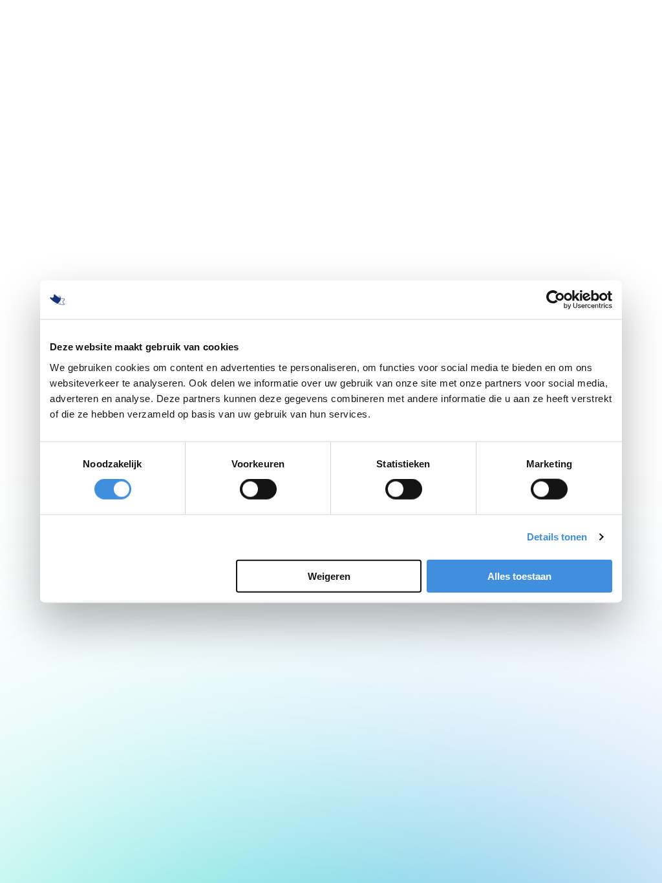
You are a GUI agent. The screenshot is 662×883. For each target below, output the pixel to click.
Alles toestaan (519, 575)
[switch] (258, 489)
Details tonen (557, 536)
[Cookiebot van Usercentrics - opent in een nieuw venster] (555, 300)
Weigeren (329, 575)
